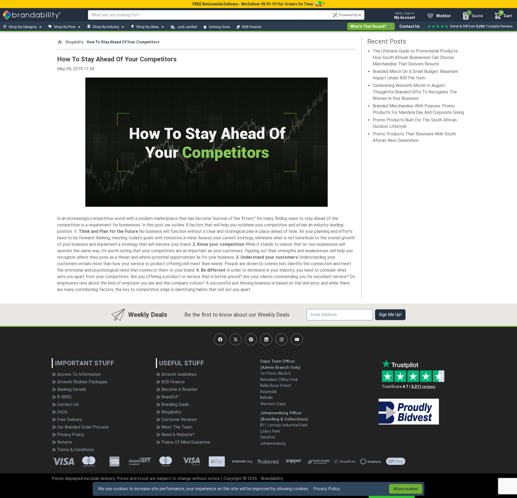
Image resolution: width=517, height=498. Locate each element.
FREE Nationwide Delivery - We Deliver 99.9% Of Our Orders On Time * (258, 4)
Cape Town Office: (277, 361)
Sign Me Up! (390, 314)
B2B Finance (251, 27)
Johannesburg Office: (281, 413)
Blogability (74, 42)
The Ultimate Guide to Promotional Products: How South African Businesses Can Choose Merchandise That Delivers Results (416, 57)
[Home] (59, 42)
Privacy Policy (326, 488)
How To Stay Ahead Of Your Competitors (123, 42)
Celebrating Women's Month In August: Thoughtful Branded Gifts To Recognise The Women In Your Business (415, 92)
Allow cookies (405, 489)
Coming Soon (219, 27)
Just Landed (187, 27)
